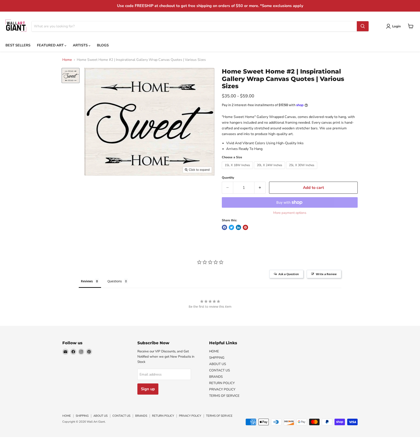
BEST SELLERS (17, 45)
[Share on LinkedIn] (238, 227)
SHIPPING (216, 357)
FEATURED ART (51, 45)
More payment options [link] (289, 213)
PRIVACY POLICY (222, 389)
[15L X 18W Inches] (238, 170)
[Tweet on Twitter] (231, 227)
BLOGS (103, 45)
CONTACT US (219, 370)
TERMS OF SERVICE (224, 396)
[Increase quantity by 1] (260, 188)
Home (67, 60)
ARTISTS (81, 45)
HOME (214, 351)
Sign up (148, 389)
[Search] (363, 26)
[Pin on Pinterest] (245, 227)
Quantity (228, 177)
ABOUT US (217, 364)
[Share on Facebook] (224, 227)
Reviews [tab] (87, 281)
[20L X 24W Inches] (270, 170)
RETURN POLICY (222, 383)
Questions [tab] (114, 281)
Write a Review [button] (326, 274)
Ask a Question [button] (288, 274)
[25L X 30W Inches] (302, 170)
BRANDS (216, 376)
